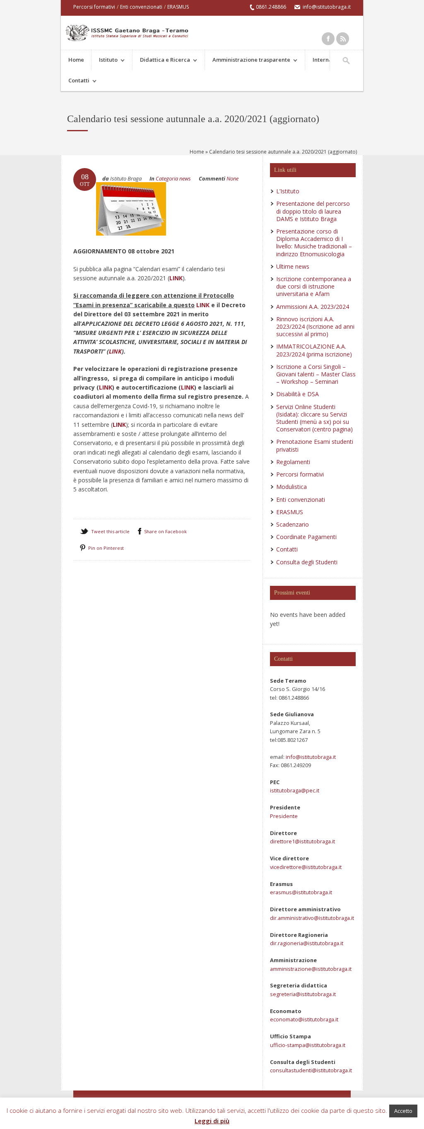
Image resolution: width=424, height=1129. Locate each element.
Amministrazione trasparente (247, 60)
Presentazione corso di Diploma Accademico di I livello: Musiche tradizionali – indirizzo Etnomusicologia (314, 242)
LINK (176, 278)
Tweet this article (110, 531)
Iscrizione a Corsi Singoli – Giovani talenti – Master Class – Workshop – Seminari (316, 374)
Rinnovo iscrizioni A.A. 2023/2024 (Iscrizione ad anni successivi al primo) (315, 326)
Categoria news (173, 178)
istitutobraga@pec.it (294, 790)
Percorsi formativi (94, 6)
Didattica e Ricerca (161, 60)
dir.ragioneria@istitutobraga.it (306, 943)
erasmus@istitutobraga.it (301, 892)
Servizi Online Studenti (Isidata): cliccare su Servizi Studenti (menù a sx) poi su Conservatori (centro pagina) (314, 418)
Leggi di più (212, 1121)
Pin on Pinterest (106, 548)
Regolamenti (293, 462)
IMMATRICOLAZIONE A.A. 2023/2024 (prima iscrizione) (314, 350)
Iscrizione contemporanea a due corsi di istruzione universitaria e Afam (313, 286)
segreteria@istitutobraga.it (303, 994)
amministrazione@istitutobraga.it (311, 969)
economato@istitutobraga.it (304, 1019)
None (232, 178)
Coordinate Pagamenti (306, 537)
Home (76, 59)
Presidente (284, 816)
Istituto (105, 60)
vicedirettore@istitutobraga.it (306, 867)
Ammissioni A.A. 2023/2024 (312, 307)
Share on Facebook (165, 531)
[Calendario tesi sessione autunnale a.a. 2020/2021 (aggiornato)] (131, 243)
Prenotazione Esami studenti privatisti (314, 445)
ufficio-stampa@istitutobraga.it (307, 1045)
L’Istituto (287, 191)
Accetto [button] (403, 1111)
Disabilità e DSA (297, 394)
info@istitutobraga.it (310, 757)
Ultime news (292, 266)
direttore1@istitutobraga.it (302, 841)
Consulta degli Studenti (306, 562)
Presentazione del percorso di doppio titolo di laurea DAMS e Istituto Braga (313, 211)
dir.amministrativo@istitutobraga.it (312, 918)
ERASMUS (178, 6)
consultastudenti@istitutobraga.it (311, 1070)
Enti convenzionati (141, 6)
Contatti (75, 81)
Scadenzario (292, 524)
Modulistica (291, 487)
